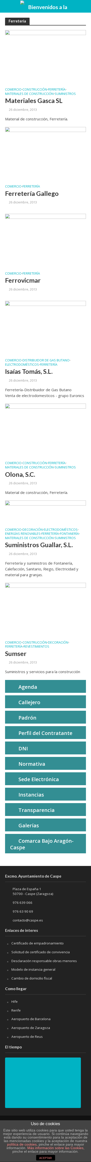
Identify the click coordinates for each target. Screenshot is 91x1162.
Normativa (31, 763)
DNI (23, 748)
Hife (14, 1001)
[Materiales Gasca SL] (45, 56)
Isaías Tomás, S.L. (29, 371)
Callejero (29, 702)
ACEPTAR (45, 1157)
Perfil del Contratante (45, 733)
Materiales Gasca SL (33, 100)
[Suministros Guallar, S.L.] (45, 511)
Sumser (16, 653)
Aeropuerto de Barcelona (31, 1019)
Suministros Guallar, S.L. (39, 544)
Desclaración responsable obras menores (44, 961)
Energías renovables (22, 534)
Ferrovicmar (23, 280)
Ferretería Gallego (32, 193)
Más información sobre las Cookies (54, 1148)
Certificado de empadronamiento (37, 943)
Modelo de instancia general (33, 969)
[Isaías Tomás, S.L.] (45, 327)
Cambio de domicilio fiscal (31, 978)
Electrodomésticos (22, 365)
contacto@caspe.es (28, 920)
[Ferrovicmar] (45, 240)
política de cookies (22, 1144)
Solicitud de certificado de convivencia (40, 952)
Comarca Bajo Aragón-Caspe (42, 844)
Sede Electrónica (38, 779)
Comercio (13, 90)
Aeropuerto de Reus (27, 1036)
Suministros (65, 94)
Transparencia (36, 810)
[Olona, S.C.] (45, 430)
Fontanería (69, 534)
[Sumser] (45, 609)
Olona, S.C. (20, 474)
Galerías (28, 825)
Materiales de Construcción (29, 94)
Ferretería (56, 90)
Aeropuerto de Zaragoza (30, 1027)
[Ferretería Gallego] (45, 153)
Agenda (27, 686)
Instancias (31, 794)
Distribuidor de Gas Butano (46, 360)
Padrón (27, 717)
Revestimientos (36, 647)
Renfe (16, 1010)
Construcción (34, 90)
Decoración (32, 530)
